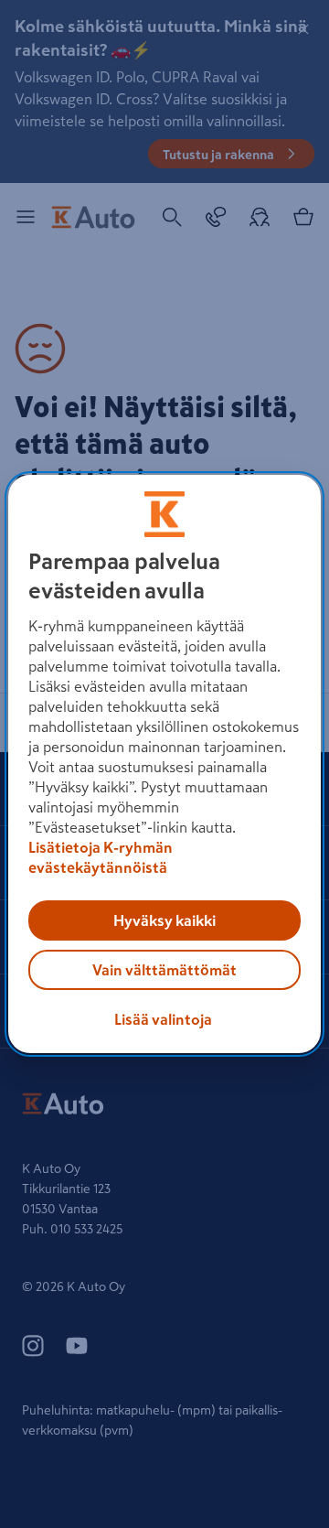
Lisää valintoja (163, 1019)
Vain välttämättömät (164, 970)
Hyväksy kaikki (164, 920)
